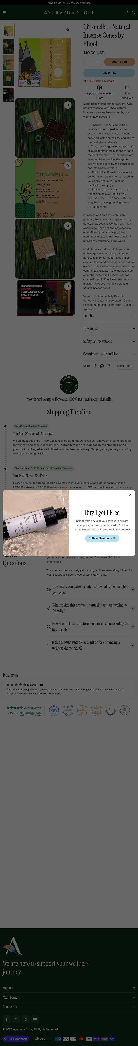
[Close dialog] (130, 495)
